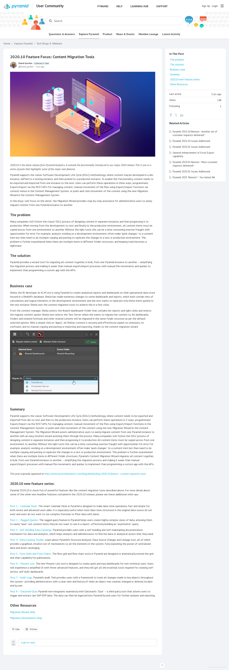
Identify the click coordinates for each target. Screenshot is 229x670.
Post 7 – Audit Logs (21, 577)
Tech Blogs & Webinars (49, 43)
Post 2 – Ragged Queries (24, 520)
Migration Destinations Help (26, 618)
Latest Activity (171, 34)
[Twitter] (176, 115)
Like (17, 629)
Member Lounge (148, 34)
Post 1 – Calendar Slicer (23, 506)
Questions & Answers (62, 34)
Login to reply (28, 642)
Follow (33, 629)
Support (162, 6)
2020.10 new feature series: (32, 483)
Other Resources (23, 605)
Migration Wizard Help (22, 612)
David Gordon (33, 63)
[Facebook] (170, 115)
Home (6, 43)
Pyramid (102, 6)
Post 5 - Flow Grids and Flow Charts (30, 553)
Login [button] (215, 6)
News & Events (125, 34)
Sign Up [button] (206, 6)
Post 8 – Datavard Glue (23, 591)
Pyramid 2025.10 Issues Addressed (191, 141)
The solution (20, 255)
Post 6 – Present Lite (22, 563)
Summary (17, 409)
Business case (21, 286)
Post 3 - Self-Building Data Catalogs (30, 530)
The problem (20, 214)
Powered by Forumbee (217, 667)
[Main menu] (222, 6)
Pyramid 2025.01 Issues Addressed (191, 171)
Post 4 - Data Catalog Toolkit (27, 539)
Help (119, 6)
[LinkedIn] (182, 115)
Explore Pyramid (89, 34)
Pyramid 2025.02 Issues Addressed (191, 146)
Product (107, 34)
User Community (50, 6)
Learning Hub (139, 6)
